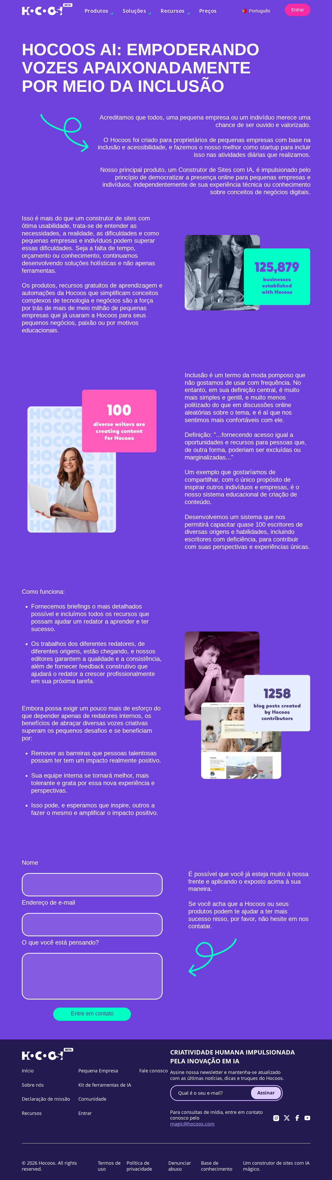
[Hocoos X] (286, 1118)
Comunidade (92, 1099)
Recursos (32, 1113)
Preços (208, 10)
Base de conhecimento (216, 1166)
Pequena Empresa (98, 1070)
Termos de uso (109, 1166)
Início (28, 1070)
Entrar (297, 9)
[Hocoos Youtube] (307, 1118)
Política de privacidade (139, 1166)
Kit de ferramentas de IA (104, 1085)
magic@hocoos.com (192, 1124)
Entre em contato (92, 1013)
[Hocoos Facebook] (297, 1118)
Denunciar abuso (179, 1166)
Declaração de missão (46, 1099)
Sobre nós (33, 1085)
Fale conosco (153, 1070)
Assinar (266, 1093)
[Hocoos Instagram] (276, 1118)
